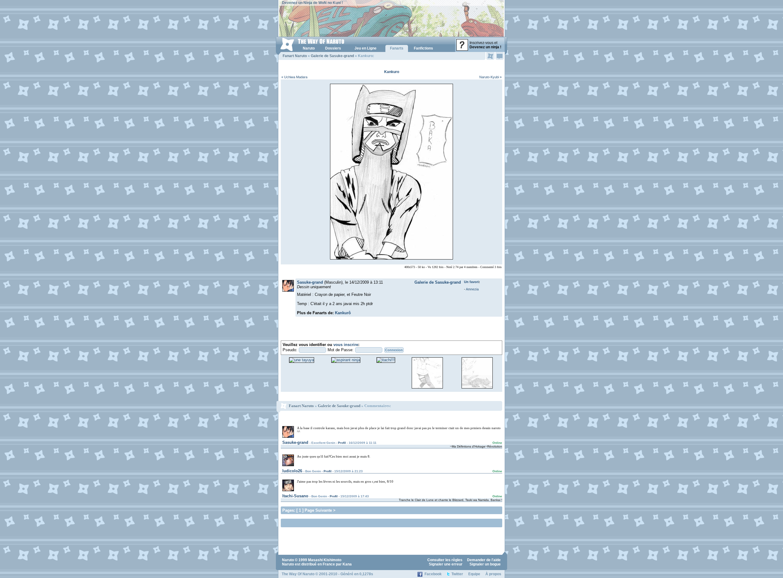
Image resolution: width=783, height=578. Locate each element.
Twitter (457, 574)
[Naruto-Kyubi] (477, 388)
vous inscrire (345, 344)
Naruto (288, 560)
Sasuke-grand (310, 282)
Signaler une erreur (445, 564)
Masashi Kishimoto (324, 560)
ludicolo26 (292, 471)
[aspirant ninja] (345, 360)
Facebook (433, 574)
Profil (342, 442)
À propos (493, 574)
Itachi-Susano (295, 496)
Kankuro (391, 72)
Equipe (474, 574)
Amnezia (472, 289)
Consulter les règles (444, 560)
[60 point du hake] (427, 388)
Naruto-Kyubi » (490, 77)
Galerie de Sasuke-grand (332, 56)
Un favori (471, 282)
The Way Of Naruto (298, 574)
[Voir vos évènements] (490, 56)
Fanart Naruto (295, 56)
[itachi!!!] (386, 360)
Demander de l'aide (484, 560)
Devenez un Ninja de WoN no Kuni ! (312, 3)
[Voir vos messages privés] (499, 56)
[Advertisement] (353, 522)
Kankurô (343, 313)
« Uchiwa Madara (294, 77)
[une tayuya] (301, 360)
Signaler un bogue (485, 564)
